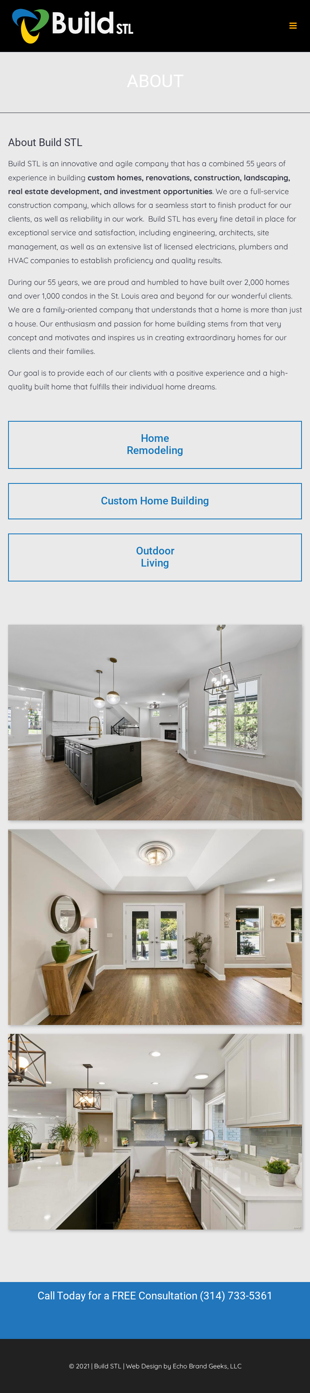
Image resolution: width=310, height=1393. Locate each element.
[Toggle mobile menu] (293, 25)
